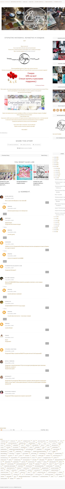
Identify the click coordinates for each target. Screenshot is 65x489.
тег (22, 474)
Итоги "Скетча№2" (58, 194)
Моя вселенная (7, 461)
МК (1, 461)
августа (56, 175)
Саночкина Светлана (35, 468)
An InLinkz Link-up (3, 132)
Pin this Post (38, 144)
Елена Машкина (47, 449)
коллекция (27, 455)
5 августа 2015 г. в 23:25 (10, 393)
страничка (60, 472)
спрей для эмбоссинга (41, 472)
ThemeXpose (10, 487)
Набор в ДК (23, 461)
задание (10, 451)
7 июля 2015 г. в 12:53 (9, 220)
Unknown (8, 242)
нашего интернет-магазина (30, 51)
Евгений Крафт (39, 449)
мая (55, 218)
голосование (37, 447)
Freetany (8, 218)
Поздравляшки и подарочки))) (22, 182)
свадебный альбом (45, 468)
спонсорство (22, 472)
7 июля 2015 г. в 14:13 (9, 303)
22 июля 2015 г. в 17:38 (9, 363)
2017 (55, 162)
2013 (55, 229)
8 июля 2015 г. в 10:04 (12, 255)
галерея (2, 447)
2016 (55, 164)
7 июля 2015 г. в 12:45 (9, 198)
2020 (55, 157)
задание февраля (27, 451)
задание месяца (18, 451)
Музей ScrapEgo (39, 1)
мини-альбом (50, 459)
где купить (8, 447)
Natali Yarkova (9, 361)
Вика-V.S (42, 445)
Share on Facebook (13, 144)
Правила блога (58, 1)
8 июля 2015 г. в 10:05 (12, 291)
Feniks (7, 335)
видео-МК (27, 445)
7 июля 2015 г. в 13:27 (9, 267)
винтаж (47, 445)
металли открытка (26, 459)
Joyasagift (8, 376)
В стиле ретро (8, 445)
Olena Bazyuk (9, 196)
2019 (55, 159)
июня (56, 216)
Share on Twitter (26, 144)
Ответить (47, 202)
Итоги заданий (25, 453)
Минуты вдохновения (59, 459)
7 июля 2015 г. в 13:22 (9, 244)
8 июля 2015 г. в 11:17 (9, 337)
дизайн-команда (4, 449)
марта (56, 222)
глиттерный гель (24, 447)
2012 (55, 231)
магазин (26, 148)
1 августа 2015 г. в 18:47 (10, 378)
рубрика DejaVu (26, 468)
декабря (56, 168)
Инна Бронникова (4, 453)
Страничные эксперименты (5, 474)
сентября (56, 174)
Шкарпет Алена (35, 476)
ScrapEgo (30, 148)
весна (22, 445)
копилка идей (40, 455)
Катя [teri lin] (3, 455)
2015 (55, 166)
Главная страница (4, 1)
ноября (56, 170)
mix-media (60, 476)
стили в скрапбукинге (52, 472)
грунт (48, 447)
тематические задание (49, 474)
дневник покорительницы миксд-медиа (16, 449)
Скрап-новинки (22, 470)
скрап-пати (30, 470)
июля (56, 177)
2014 (55, 227)
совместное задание (4, 472)
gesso (52, 476)
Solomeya (18, 478)
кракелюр (48, 455)
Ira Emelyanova (9, 277)
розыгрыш (19, 468)
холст (15, 476)
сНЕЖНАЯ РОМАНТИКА (54, 470)
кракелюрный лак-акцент (25, 457)
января (56, 225)
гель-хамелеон (15, 447)
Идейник (53, 451)
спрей (34, 472)
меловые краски (17, 459)
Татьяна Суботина (10, 349)
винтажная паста (55, 445)
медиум (10, 459)
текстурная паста (38, 474)
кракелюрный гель (14, 457)
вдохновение (15, 445)
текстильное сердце (29, 474)
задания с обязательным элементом (39, 451)
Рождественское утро (11, 468)
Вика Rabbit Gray (35, 445)
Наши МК (31, 1)
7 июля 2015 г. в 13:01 (12, 232)
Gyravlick (8, 301)
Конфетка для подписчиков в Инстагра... (38, 183)
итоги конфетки (42, 453)
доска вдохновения (29, 449)
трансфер (2, 476)
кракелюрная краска (57, 455)
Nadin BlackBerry (4, 478)
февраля (56, 224)
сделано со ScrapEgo (54, 468)
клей (16, 455)
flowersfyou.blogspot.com (13, 265)
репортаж (2, 468)
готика (43, 447)
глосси (31, 447)
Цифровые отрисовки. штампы (24, 476)
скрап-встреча (14, 470)
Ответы (5, 203)
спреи (29, 472)
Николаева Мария (52, 461)
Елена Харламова (56, 449)
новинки (60, 461)
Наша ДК (25, 1)
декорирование (55, 447)
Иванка (10, 206)
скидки (7, 470)
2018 (55, 160)
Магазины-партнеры (16, 1)
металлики (34, 459)
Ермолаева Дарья (4, 451)
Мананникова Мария (47, 457)
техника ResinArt (59, 474)
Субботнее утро (16, 474)
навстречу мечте (31, 461)
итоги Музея (50, 453)
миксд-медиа (41, 459)
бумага (2, 445)
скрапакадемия (46, 470)
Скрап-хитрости (37, 470)
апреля (56, 220)
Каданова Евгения (58, 453)
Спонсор (16, 472)
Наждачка (39, 461)
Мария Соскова (3, 459)
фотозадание (9, 476)
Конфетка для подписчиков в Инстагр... (5, 183)
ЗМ (49, 451)
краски (33, 457)
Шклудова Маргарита (44, 476)
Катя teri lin (10, 455)
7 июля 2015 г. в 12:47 (12, 208)
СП (11, 472)
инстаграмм (11, 453)
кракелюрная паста (4, 457)
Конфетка (22, 148)
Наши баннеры (48, 1)
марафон (55, 457)
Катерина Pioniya (10, 391)
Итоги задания (33, 453)
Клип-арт (20, 455)
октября (56, 172)
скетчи (2, 470)
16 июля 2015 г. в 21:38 (9, 351)
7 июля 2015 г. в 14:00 (9, 279)
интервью (18, 453)
